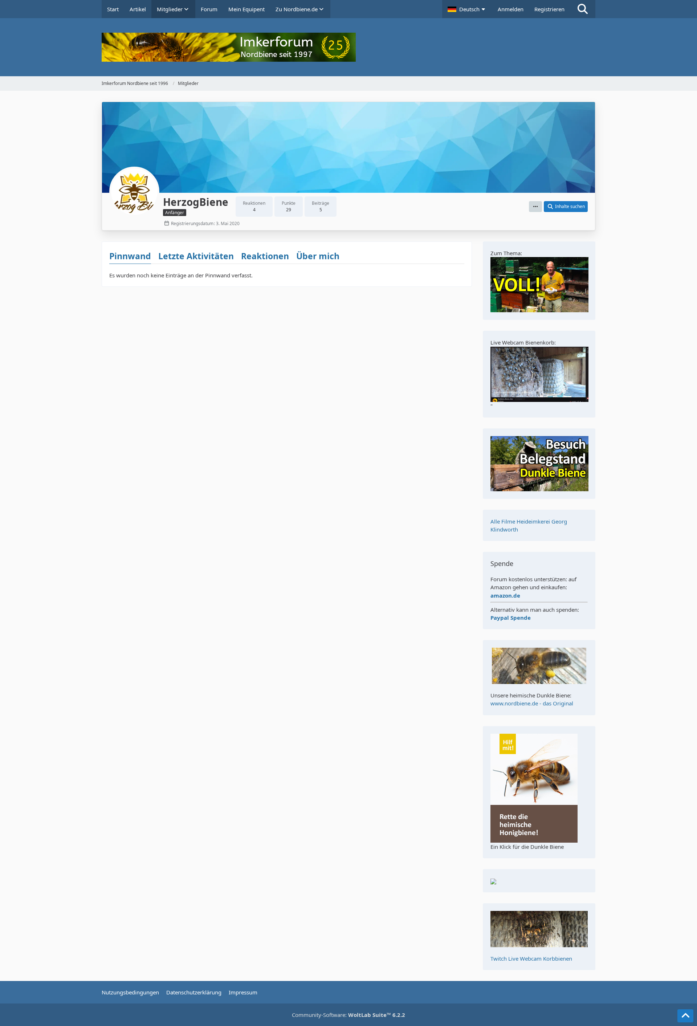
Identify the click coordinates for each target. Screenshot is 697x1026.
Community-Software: (348, 1014)
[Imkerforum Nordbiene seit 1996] (348, 47)
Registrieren (549, 9)
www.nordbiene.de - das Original (531, 703)
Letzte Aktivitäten (196, 256)
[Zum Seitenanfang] (685, 1015)
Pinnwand (130, 256)
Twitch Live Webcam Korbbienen (531, 958)
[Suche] (582, 9)
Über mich (317, 256)
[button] (467, 9)
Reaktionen (265, 256)
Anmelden (510, 9)
